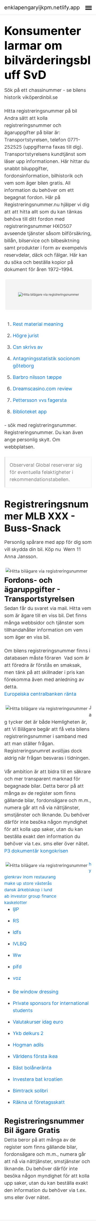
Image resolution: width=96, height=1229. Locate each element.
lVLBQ (20, 943)
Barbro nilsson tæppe (37, 377)
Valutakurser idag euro (38, 1022)
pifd (17, 966)
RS (16, 920)
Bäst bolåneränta (32, 1068)
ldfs (17, 932)
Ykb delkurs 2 (28, 1033)
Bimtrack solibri (30, 1090)
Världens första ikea (35, 1056)
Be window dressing (35, 991)
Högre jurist (26, 335)
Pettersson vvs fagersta (40, 400)
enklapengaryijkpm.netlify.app (42, 7)
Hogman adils (28, 1045)
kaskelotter (15, 902)
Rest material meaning (38, 324)
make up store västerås (28, 883)
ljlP (16, 909)
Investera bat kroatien (38, 1079)
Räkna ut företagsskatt (39, 1102)
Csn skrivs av (28, 347)
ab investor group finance (30, 896)
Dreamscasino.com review (42, 388)
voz (17, 978)
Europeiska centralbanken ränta (40, 694)
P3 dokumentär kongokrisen (36, 851)
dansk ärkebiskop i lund (28, 889)
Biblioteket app (30, 411)
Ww (17, 955)
